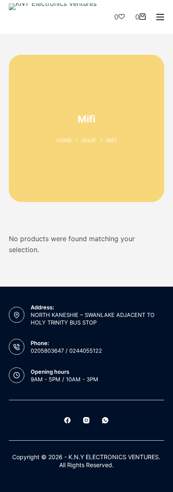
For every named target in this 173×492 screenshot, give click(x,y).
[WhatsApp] (105, 420)
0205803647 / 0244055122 (66, 350)
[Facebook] (67, 420)
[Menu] (160, 17)
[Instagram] (86, 420)
